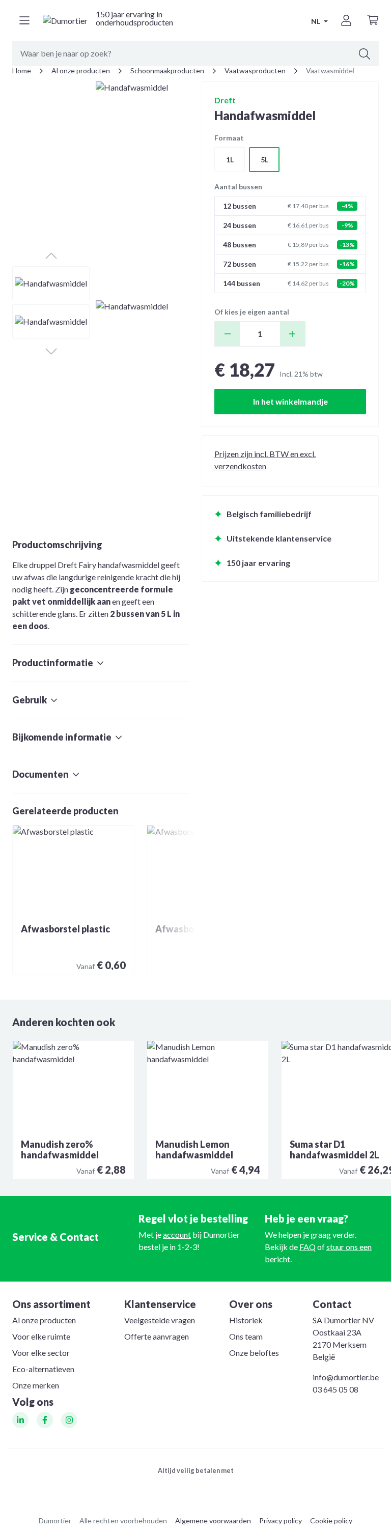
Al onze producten (44, 1320)
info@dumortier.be (346, 1377)
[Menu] (24, 20)
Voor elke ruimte (41, 1336)
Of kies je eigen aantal (251, 311)
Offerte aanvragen (156, 1336)
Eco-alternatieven (43, 1369)
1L (230, 159)
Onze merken (35, 1385)
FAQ (307, 1247)
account (177, 1234)
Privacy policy (280, 1520)
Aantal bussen (238, 186)
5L (264, 159)
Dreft (225, 100)
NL (316, 21)
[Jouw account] (346, 20)
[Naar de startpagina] (65, 20)
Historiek (246, 1320)
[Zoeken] (364, 53)
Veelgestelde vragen (159, 1320)
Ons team (246, 1336)
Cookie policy (331, 1520)
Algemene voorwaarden (213, 1520)
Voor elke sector (41, 1352)
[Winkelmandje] (372, 20)
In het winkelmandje (290, 401)
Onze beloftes (254, 1352)
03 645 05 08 (335, 1389)
